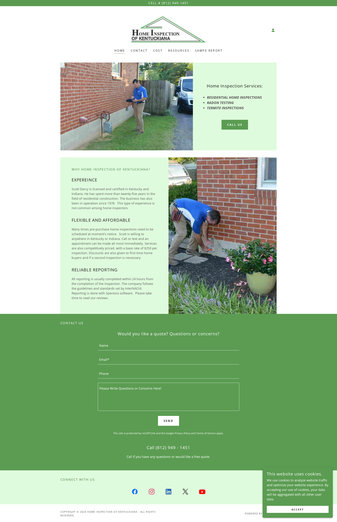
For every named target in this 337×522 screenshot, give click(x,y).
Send (169, 421)
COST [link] (158, 51)
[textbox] (168, 345)
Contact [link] (139, 51)
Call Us (235, 125)
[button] (273, 30)
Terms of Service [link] (206, 433)
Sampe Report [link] (209, 51)
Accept (298, 509)
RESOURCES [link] (178, 51)
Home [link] (119, 51)
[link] (169, 30)
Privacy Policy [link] (182, 433)
